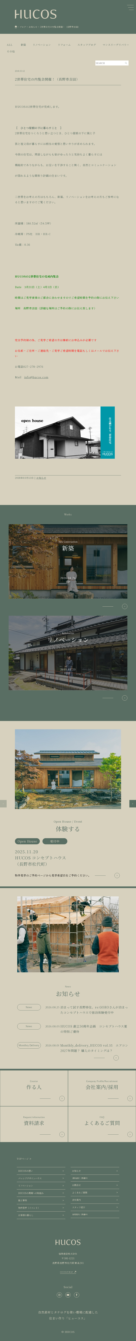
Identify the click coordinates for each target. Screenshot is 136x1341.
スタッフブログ (86, 44)
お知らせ (41, 477)
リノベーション (42, 44)
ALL (9, 44)
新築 (23, 44)
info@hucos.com (36, 377)
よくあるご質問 (79, 1192)
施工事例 (22, 1200)
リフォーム (64, 44)
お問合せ (76, 1185)
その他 (11, 51)
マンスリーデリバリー (116, 44)
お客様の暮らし (25, 1215)
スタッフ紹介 (78, 1207)
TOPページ (23, 1158)
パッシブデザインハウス (30, 1178)
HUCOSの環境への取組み (31, 1193)
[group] (68, 803)
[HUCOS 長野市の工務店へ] (16, 27)
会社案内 (76, 1199)
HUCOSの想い (25, 1170)
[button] (3, 804)
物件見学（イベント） (29, 1207)
